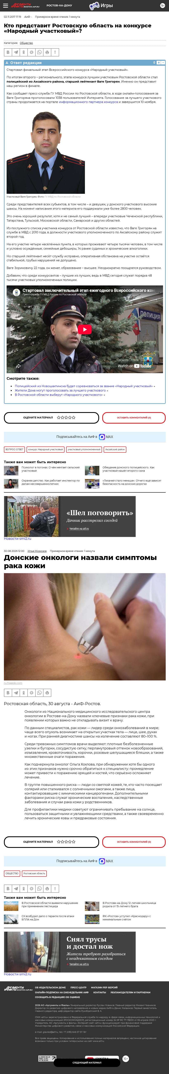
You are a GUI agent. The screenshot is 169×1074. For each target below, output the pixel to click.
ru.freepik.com (13, 683)
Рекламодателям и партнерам (130, 992)
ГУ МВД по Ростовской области (63, 196)
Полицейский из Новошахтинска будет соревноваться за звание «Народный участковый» (84, 386)
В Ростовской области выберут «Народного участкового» (59, 395)
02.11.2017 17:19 (12, 16)
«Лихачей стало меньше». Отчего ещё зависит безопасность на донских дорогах (132, 482)
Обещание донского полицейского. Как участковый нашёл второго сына (128, 469)
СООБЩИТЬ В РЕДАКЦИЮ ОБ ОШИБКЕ (57, 997)
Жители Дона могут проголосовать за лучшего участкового (60, 390)
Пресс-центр (78, 987)
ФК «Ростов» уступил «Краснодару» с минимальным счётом (127, 918)
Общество (26, 42)
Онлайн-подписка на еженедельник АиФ (62, 992)
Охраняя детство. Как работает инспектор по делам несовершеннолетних (51, 482)
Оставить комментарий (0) (134, 417)
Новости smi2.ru (17, 539)
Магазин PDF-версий (104, 987)
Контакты (99, 992)
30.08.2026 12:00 (14, 551)
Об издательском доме (50, 987)
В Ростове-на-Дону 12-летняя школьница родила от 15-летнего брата (129, 904)
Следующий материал (87, 1062)
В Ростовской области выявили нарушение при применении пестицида (50, 904)
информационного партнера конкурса (88, 102)
